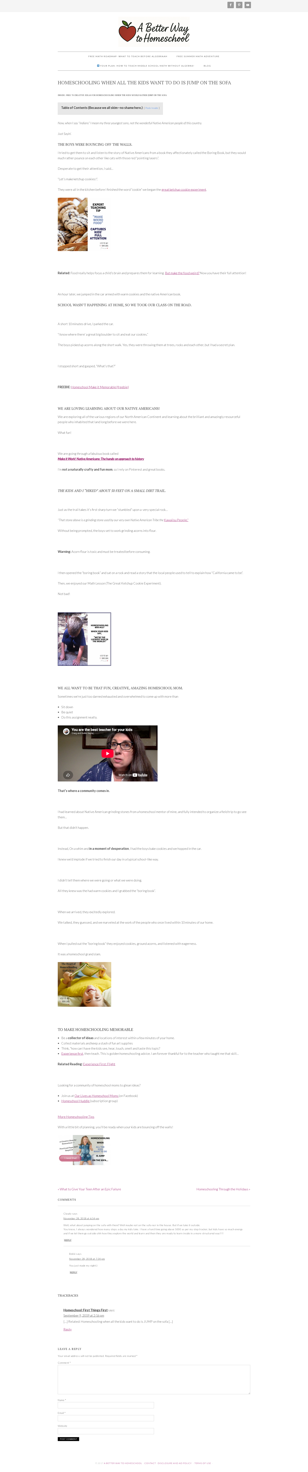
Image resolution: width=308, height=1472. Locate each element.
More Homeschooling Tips (76, 1117)
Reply (67, 1240)
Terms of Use (202, 1463)
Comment (64, 1362)
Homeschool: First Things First (85, 1310)
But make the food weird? (182, 273)
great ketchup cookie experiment (183, 189)
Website (62, 1425)
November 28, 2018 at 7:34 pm (87, 1258)
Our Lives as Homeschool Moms (97, 1096)
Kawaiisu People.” (176, 520)
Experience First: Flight (99, 1064)
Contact (150, 1463)
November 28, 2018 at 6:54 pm (81, 1218)
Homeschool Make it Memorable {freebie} (100, 387)
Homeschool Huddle (75, 1101)
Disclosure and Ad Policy (175, 1463)
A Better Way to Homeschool (154, 30)
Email (62, 1412)
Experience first (72, 1053)
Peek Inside (151, 107)
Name (62, 1400)
